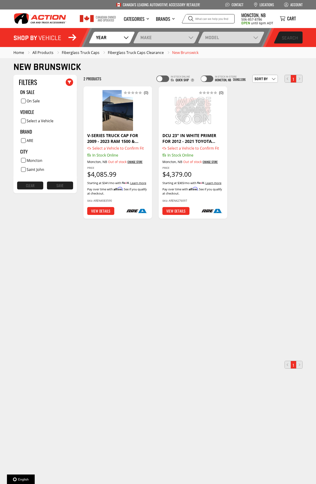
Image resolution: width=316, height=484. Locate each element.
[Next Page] (299, 78)
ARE (30, 140)
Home (18, 52)
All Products (42, 52)
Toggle (162, 78)
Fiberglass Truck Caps (80, 52)
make (146, 37)
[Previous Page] (288, 78)
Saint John (35, 169)
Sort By (261, 78)
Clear (30, 185)
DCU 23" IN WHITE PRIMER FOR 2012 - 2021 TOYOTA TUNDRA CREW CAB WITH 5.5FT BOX (189, 138)
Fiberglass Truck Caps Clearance (136, 52)
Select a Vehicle (40, 120)
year (101, 37)
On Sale (33, 101)
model (212, 37)
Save (60, 185)
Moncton (34, 160)
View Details (100, 211)
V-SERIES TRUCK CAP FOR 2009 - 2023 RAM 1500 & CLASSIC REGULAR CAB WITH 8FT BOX (116, 138)
